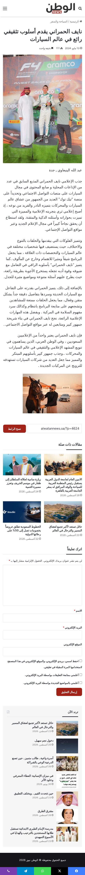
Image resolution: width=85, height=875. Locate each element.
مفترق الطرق (45, 811)
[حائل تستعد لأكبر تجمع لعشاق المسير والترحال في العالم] (63, 512)
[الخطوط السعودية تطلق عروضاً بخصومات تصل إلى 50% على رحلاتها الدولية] (22, 512)
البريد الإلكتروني (72, 627)
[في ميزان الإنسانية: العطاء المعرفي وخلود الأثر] (67, 781)
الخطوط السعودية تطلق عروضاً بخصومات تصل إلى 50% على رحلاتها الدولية (23, 530)
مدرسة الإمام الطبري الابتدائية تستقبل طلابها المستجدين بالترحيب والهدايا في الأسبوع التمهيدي (31, 833)
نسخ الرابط (14, 428)
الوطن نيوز (32, 860)
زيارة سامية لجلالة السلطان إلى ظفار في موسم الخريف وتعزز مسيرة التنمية (23, 483)
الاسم (78, 610)
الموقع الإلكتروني (73, 644)
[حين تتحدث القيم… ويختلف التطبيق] (67, 798)
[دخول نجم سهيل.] (67, 746)
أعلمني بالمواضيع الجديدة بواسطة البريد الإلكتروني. (51, 682)
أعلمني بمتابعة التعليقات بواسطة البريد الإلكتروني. (52, 675)
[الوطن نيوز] (60, 8)
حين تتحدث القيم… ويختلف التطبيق (33, 793)
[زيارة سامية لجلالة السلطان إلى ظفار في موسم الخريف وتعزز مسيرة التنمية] (22, 464)
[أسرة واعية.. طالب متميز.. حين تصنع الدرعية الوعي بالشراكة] (67, 763)
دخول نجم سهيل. (43, 740)
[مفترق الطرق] (67, 816)
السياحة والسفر (59, 21)
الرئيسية (75, 21)
